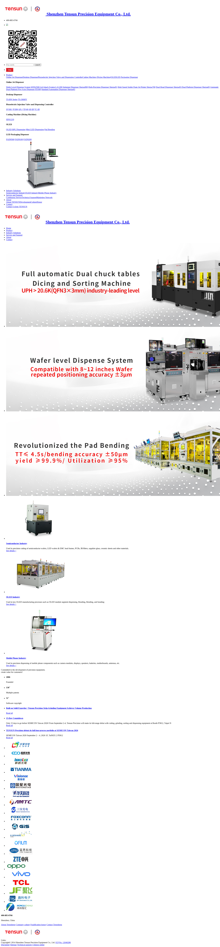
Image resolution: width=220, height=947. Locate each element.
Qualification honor (38, 925)
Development (25, 202)
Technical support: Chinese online (30, 945)
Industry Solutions (13, 191)
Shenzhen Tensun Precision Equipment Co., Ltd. (88, 14)
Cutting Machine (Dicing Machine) (96, 77)
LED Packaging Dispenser (127, 77)
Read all (9, 713)
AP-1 (20, 109)
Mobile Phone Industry (47, 193)
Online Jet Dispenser (14, 77)
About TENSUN (13, 202)
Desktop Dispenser (30, 77)
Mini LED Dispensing (35, 129)
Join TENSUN (21, 207)
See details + (11, 551)
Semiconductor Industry (15, 193)
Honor (39, 202)
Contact (9, 204)
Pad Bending (49, 129)
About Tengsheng (8, 925)
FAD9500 (10, 139)
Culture (34, 202)
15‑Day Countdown (14, 718)
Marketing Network (44, 197)
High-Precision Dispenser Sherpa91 (102, 87)
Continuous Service (14, 197)
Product (9, 75)
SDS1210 (10, 119)
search (37, 65)
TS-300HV (22, 99)
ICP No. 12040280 (63, 942)
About (8, 200)
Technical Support (29, 197)
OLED (113, 77)
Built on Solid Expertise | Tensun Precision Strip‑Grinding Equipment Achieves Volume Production (49, 708)
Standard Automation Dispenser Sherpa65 (58, 89)
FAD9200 (27, 139)
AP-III (31, 109)
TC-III (37, 109)
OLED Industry (31, 193)
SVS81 (9, 109)
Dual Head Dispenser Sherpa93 (169, 87)
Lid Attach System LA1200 (51, 87)
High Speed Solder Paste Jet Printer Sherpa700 (136, 87)
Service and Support (14, 195)
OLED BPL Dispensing (15, 129)
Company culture (23, 925)
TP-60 (25, 109)
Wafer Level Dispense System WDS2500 (23, 87)
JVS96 (15, 109)
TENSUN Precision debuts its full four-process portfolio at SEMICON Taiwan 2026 (42, 730)
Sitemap (13, 945)
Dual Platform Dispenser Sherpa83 (196, 87)
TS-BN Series (11, 99)
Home (8, 228)
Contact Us (10, 207)
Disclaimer (5, 945)
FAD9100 (19, 139)
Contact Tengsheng (54, 925)
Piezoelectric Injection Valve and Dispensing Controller (60, 77)
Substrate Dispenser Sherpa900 (75, 87)
